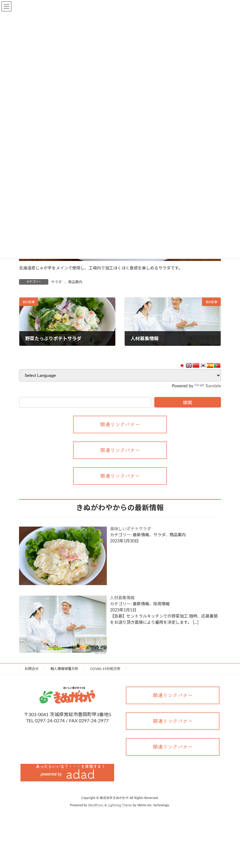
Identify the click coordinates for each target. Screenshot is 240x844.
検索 (187, 402)
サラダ (56, 282)
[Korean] (203, 365)
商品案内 (75, 282)
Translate (213, 386)
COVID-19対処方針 (105, 669)
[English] (189, 365)
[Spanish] (210, 365)
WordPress (96, 805)
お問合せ (32, 669)
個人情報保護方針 (64, 669)
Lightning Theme (120, 805)
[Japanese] (182, 365)
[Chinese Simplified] (196, 365)
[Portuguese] (217, 365)
